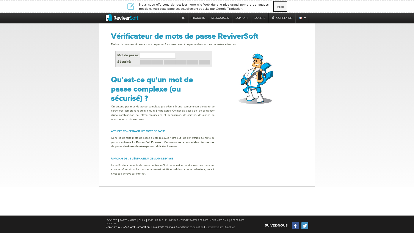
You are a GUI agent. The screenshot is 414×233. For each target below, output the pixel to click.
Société (112, 220)
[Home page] (183, 18)
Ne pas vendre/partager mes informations (198, 220)
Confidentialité (214, 226)
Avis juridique (157, 220)
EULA (142, 220)
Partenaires (128, 220)
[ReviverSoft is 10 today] (173, 18)
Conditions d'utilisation (190, 226)
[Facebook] (295, 229)
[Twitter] (304, 229)
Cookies (230, 226)
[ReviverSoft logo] (122, 17)
